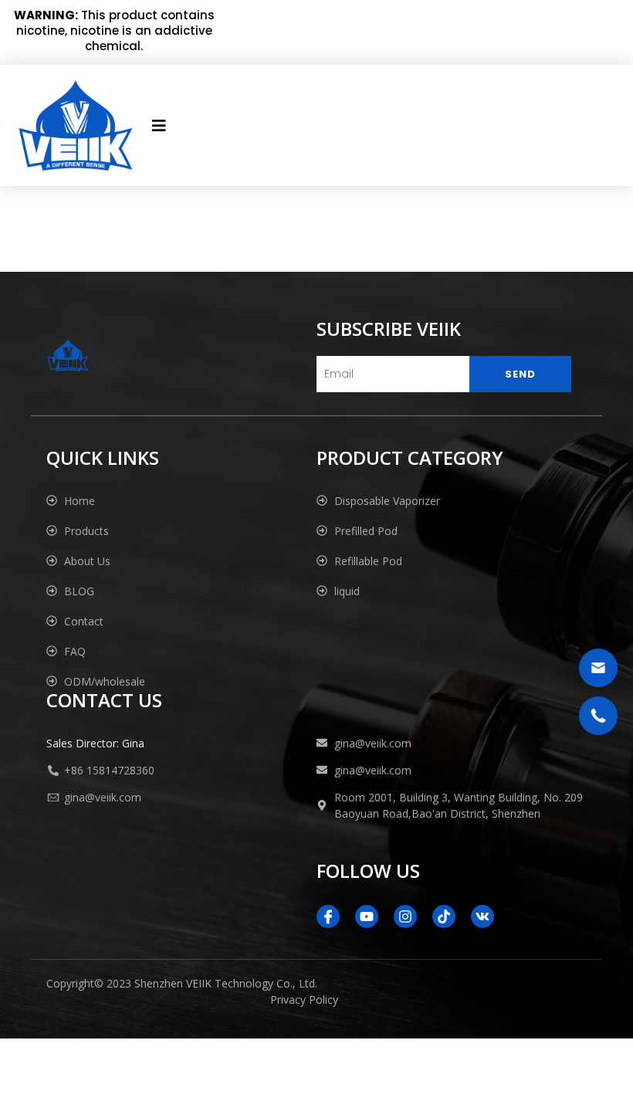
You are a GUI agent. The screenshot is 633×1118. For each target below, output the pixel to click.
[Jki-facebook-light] (328, 916)
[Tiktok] (443, 916)
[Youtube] (366, 916)
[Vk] (482, 916)
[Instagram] (405, 916)
